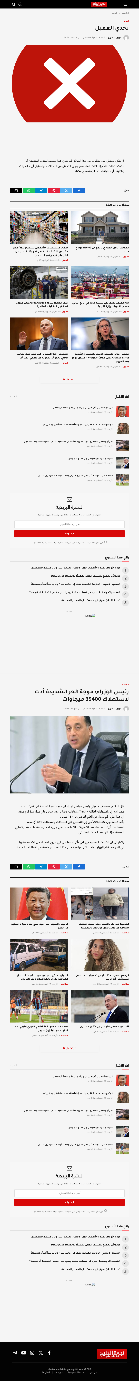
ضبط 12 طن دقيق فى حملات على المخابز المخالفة (90, 600)
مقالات (125, 684)
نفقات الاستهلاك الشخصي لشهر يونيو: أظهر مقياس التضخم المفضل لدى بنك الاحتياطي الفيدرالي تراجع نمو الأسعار (40, 252)
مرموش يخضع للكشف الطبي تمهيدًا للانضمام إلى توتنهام (85, 576)
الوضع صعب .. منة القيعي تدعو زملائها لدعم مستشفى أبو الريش (78, 425)
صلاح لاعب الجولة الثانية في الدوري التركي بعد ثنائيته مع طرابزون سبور (75, 476)
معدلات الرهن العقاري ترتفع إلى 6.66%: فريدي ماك (102, 250)
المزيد (13, 396)
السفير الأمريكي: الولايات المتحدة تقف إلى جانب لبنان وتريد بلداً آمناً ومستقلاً (75, 584)
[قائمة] (125, 4)
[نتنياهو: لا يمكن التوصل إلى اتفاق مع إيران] (122, 462)
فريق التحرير (115, 37)
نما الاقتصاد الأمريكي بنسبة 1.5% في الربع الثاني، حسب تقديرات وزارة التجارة (100, 305)
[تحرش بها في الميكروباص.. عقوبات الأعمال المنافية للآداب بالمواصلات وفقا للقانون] (122, 445)
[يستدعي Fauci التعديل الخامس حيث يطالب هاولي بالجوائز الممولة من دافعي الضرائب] (39, 333)
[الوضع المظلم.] (20, 4)
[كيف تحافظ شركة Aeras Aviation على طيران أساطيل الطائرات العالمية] (39, 282)
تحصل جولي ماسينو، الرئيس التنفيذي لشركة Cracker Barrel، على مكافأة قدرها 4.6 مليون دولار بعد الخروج (100, 358)
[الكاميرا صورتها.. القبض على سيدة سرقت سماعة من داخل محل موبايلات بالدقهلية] (100, 904)
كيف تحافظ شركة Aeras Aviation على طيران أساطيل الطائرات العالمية (42, 305)
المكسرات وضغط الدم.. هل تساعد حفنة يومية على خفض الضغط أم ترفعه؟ (74, 592)
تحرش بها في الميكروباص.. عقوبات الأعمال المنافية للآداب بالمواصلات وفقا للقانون (68, 442)
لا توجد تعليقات (70, 37)
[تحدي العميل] (69, 83)
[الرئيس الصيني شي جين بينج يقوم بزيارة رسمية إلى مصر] (122, 411)
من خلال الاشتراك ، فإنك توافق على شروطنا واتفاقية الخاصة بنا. (68, 542)
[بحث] (14, 4)
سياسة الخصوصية (49, 542)
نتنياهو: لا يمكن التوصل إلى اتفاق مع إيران (90, 459)
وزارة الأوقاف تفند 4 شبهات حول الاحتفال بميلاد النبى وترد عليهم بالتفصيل (75, 568)
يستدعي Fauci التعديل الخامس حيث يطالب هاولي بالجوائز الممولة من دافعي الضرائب (42, 356)
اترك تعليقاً (69, 379)
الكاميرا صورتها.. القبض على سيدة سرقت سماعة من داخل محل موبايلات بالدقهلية (104, 926)
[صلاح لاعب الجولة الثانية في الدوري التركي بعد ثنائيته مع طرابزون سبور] (122, 480)
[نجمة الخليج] (105, 4)
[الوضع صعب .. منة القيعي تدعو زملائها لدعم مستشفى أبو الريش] (122, 428)
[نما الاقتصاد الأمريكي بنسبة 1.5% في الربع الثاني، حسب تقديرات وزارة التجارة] (100, 282)
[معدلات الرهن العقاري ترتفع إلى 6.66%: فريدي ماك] (100, 227)
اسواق (126, 21)
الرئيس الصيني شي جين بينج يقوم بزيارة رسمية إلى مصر (83, 408)
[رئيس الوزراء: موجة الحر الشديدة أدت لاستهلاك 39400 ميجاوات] (69, 754)
